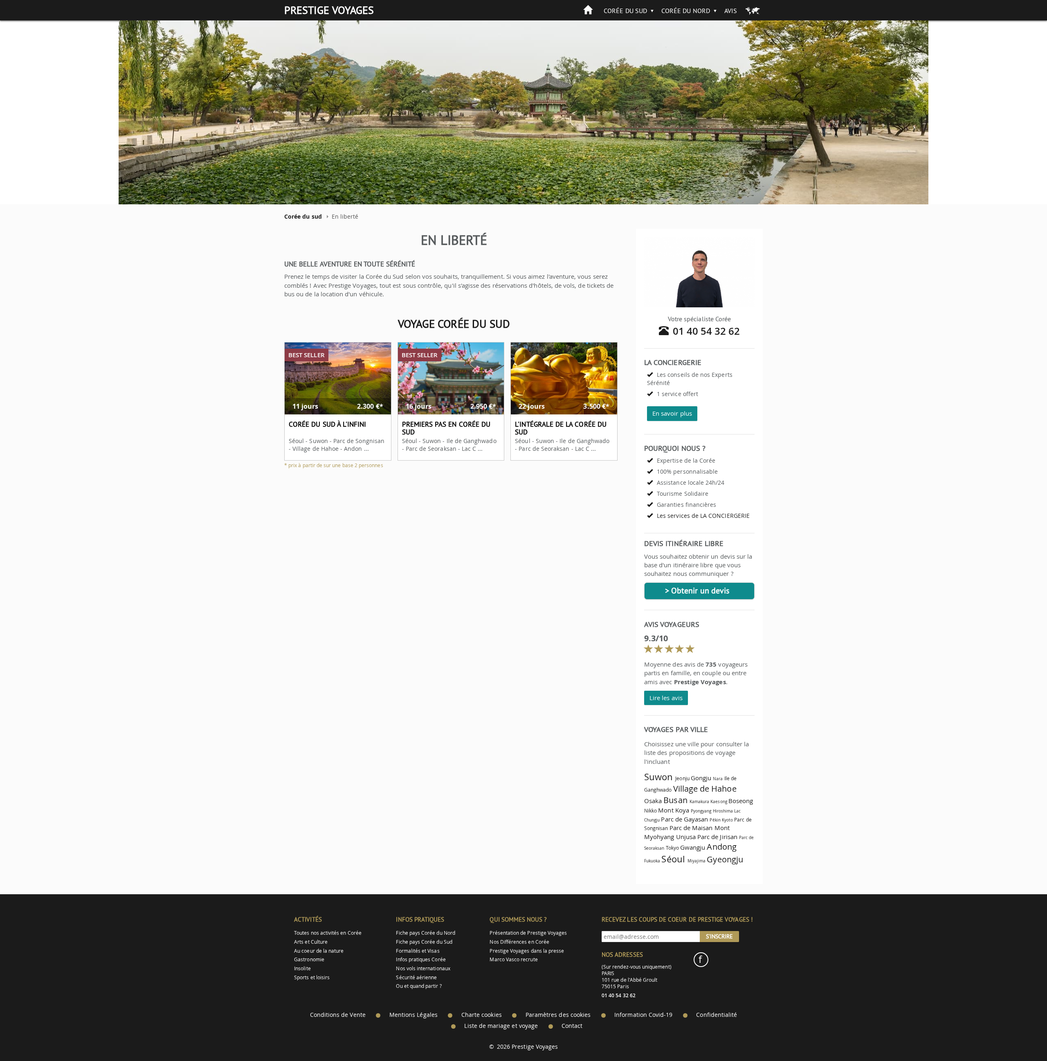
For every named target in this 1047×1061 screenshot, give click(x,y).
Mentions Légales (413, 1014)
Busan (675, 800)
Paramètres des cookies (558, 1014)
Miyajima (696, 861)
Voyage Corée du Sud (454, 324)
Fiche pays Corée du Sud (424, 941)
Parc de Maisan (691, 828)
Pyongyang (701, 811)
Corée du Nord (685, 11)
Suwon (658, 777)
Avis (730, 11)
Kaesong (718, 801)
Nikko (650, 810)
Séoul (673, 859)
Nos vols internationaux (423, 968)
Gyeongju (725, 859)
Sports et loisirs (312, 977)
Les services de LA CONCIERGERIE (703, 515)
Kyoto (727, 820)
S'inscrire (719, 936)
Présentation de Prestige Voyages (528, 932)
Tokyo (672, 847)
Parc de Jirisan (717, 837)
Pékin (715, 820)
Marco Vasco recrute (513, 959)
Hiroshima (723, 811)
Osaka (653, 801)
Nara (718, 778)
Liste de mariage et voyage (501, 1026)
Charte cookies (481, 1014)
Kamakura (699, 801)
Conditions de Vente (338, 1014)
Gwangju (692, 847)
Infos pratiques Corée (420, 959)
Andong (721, 846)
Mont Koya (673, 810)
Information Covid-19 (643, 1014)
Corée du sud (625, 11)
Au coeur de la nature (319, 950)
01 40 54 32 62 (706, 331)
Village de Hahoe (705, 788)
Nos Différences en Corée (519, 941)
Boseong (740, 801)
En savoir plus (672, 413)
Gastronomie (309, 959)
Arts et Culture (311, 941)
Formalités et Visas (417, 950)
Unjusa (686, 837)
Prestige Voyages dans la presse (527, 950)
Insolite (302, 968)
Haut (1018, 1034)
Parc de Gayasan (684, 819)
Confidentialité (716, 1014)
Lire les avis (666, 698)
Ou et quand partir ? (418, 986)
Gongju (701, 778)
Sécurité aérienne (416, 977)
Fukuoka (652, 861)
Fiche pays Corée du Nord (425, 932)
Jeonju (682, 778)
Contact (572, 1026)
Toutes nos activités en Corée (328, 932)
